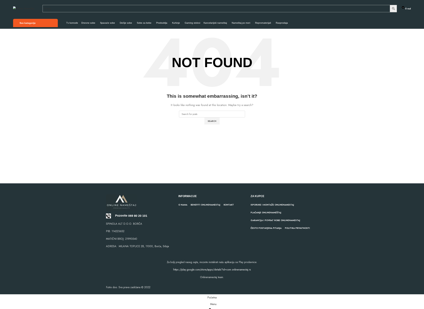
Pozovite (119, 215)
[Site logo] (23, 8)
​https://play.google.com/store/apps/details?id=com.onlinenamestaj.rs (212, 269)
